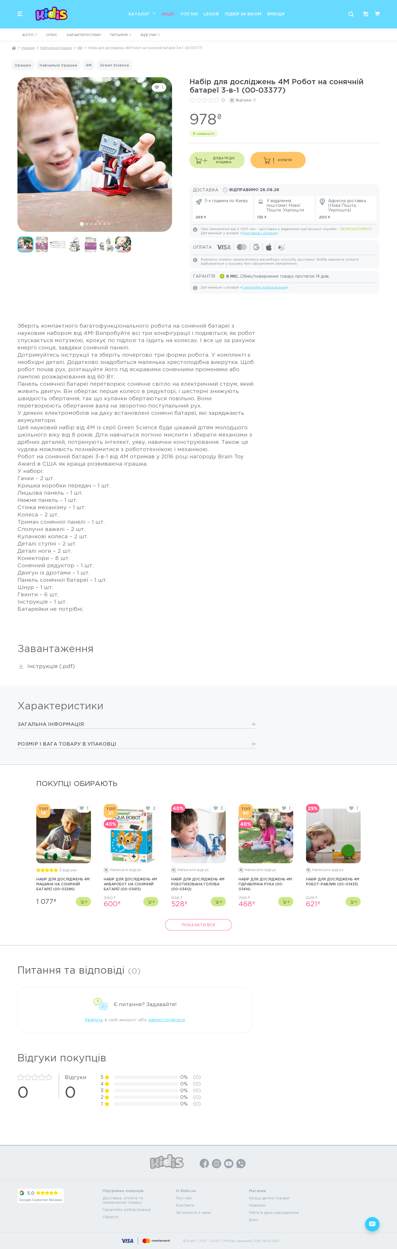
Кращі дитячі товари (269, 1198)
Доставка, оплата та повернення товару (123, 1200)
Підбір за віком (243, 14)
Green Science (114, 65)
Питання (120, 35)
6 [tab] (104, 224)
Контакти (185, 1205)
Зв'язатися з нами (193, 1212)
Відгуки (150, 35)
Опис (51, 35)
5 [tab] (100, 224)
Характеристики (84, 35)
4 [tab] (95, 224)
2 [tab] (87, 224)
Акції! (167, 14)
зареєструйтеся (166, 1019)
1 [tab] (82, 224)
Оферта (110, 1217)
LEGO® (211, 14)
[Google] (40, 1196)
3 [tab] (91, 224)
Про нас (184, 1198)
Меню (20, 13)
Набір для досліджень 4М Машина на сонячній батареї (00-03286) (63, 884)
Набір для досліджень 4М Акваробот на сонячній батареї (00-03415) (130, 884)
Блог (253, 1220)
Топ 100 (189, 14)
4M (79, 48)
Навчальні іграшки (56, 48)
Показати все (198, 925)
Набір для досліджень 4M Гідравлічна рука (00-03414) (265, 884)
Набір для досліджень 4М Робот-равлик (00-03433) (332, 881)
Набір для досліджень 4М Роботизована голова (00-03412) (197, 884)
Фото (29, 35)
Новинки (257, 1205)
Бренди (276, 14)
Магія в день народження (274, 1212)
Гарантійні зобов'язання (264, 287)
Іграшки (28, 48)
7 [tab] (109, 224)
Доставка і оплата (259, 233)
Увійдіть (94, 1019)
